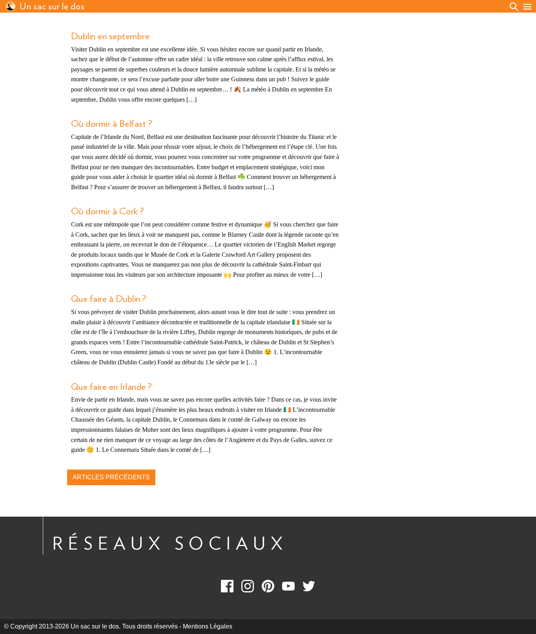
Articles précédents (111, 477)
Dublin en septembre (110, 36)
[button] (527, 6)
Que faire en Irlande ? (111, 387)
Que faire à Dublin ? (108, 299)
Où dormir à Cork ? (107, 211)
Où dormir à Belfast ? (111, 124)
